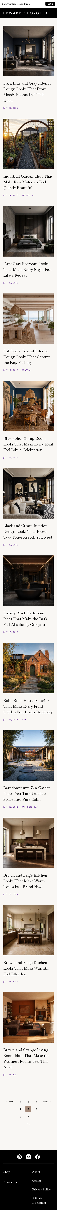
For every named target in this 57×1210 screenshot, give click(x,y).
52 (28, 1123)
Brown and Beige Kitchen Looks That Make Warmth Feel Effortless (26, 968)
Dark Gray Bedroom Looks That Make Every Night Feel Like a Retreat (27, 269)
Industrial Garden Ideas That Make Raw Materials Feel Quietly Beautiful (27, 182)
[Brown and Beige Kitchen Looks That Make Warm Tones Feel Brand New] (28, 843)
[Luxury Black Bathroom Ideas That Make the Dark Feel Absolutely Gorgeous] (28, 580)
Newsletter (10, 1182)
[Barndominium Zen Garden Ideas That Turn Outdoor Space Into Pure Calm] (28, 755)
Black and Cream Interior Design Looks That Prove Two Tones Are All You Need (27, 531)
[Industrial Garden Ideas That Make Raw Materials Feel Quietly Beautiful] (28, 144)
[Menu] (52, 13)
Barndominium (30, 807)
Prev (11, 1101)
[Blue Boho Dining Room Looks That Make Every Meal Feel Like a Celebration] (28, 406)
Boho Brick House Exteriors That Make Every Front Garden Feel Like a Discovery (28, 706)
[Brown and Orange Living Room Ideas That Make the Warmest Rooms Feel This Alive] (28, 1017)
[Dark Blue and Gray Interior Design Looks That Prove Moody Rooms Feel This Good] (28, 51)
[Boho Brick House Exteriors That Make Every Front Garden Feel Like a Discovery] (28, 668)
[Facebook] (37, 1156)
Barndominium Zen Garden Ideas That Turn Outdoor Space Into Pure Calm (27, 793)
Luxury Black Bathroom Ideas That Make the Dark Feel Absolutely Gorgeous (25, 619)
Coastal (26, 370)
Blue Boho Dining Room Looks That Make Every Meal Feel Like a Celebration (28, 444)
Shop (6, 1172)
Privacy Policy (41, 1189)
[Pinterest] (19, 1156)
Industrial (28, 195)
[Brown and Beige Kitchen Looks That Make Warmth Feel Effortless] (28, 930)
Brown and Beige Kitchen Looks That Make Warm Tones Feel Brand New (25, 881)
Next (45, 1101)
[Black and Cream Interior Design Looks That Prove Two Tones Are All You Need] (28, 493)
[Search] (46, 13)
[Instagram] (28, 1156)
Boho (24, 719)
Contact (37, 1181)
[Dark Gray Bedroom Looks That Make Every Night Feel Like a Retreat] (28, 231)
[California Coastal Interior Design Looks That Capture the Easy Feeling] (28, 318)
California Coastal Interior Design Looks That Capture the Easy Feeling (26, 357)
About (36, 1172)
